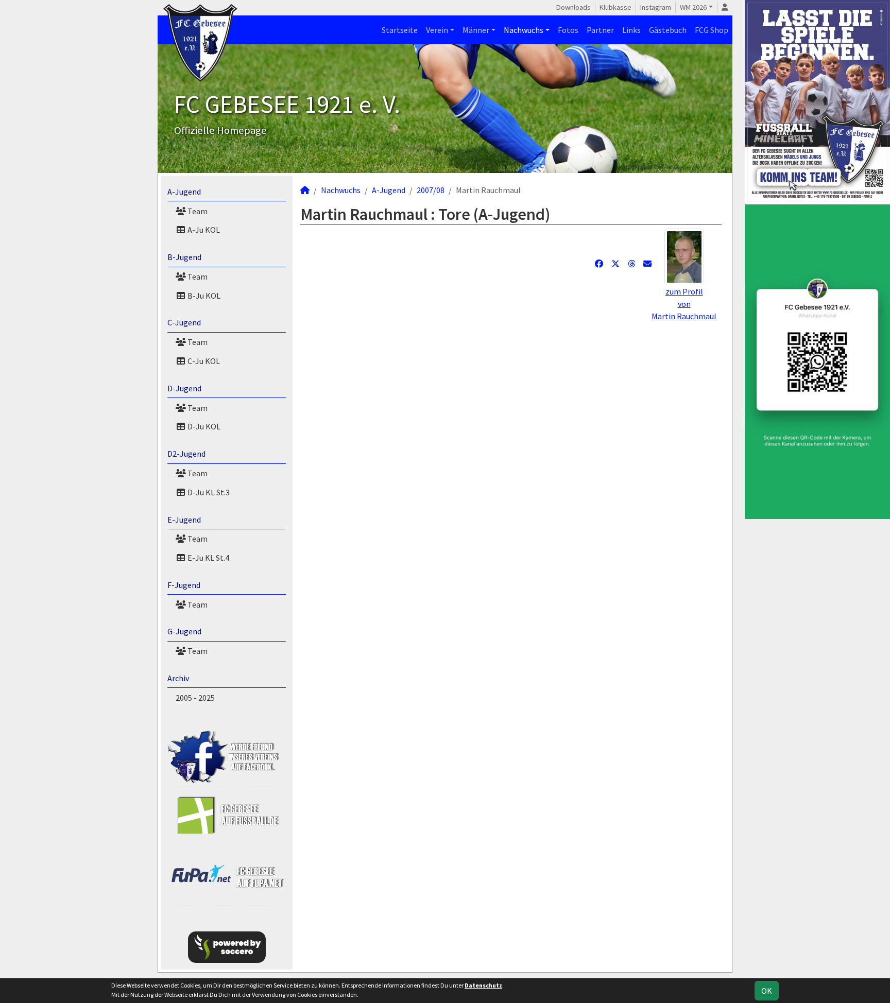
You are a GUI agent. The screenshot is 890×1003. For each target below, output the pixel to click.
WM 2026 (693, 7)
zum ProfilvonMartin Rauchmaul (684, 303)
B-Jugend (184, 257)
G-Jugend (184, 631)
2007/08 (430, 190)
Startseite (400, 30)
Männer (476, 30)
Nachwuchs (523, 30)
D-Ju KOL (203, 426)
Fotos (568, 30)
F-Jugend (183, 585)
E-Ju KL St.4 (207, 557)
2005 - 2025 (195, 698)
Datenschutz (483, 985)
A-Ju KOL (203, 229)
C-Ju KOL (203, 361)
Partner (600, 30)
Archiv (178, 678)
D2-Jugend (186, 453)
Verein (437, 30)
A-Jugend (184, 191)
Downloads (573, 7)
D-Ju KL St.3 (208, 492)
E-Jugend (184, 519)
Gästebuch (668, 30)
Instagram (655, 7)
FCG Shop (711, 30)
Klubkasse (615, 7)
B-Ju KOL (203, 295)
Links (631, 30)
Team (197, 211)
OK (766, 990)
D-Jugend (184, 388)
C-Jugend (184, 322)
